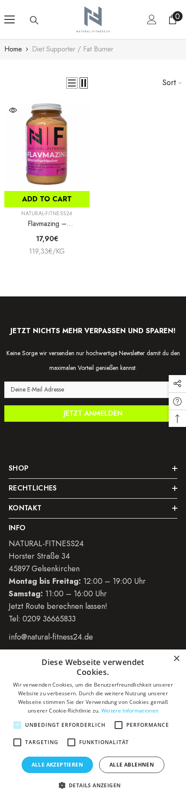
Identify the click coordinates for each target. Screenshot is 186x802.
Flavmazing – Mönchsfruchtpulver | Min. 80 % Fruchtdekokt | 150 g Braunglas (46, 224)
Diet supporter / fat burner (72, 49)
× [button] (176, 659)
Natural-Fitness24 (46, 213)
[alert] (93, 725)
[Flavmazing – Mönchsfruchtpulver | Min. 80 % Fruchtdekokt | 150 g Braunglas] (47, 144)
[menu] (9, 19)
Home (13, 49)
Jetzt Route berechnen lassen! (58, 606)
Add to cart (47, 199)
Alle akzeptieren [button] (57, 764)
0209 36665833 (49, 618)
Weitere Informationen (129, 710)
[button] (71, 83)
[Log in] (152, 19)
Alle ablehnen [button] (131, 764)
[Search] (34, 20)
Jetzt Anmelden (93, 413)
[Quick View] (12, 110)
